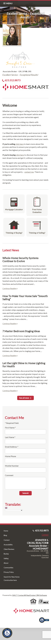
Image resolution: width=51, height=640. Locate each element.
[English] (6, 508)
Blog (5, 535)
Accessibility (8, 545)
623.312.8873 (13, 80)
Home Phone (10, 456)
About (6, 563)
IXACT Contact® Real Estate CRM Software (29, 595)
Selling (6, 558)
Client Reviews (9, 549)
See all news (24, 398)
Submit (26, 493)
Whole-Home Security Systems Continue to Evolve (20, 259)
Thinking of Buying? (14, 233)
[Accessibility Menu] (7, 633)
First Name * (10, 427)
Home (6, 531)
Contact (7, 540)
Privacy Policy (9, 572)
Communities (8, 568)
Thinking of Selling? (37, 233)
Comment (9, 475)
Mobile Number (12, 466)
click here (20, 144)
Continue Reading (9, 288)
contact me (29, 172)
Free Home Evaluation (37, 210)
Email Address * (11, 447)
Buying (6, 554)
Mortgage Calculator (14, 209)
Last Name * (10, 437)
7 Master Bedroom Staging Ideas (21, 331)
